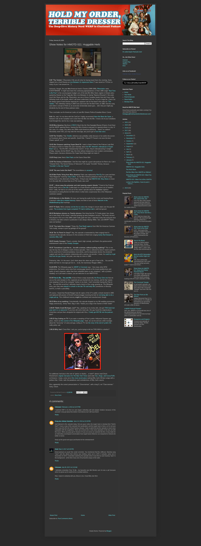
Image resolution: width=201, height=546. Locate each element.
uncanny (89, 170)
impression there (81, 82)
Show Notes (58, 395)
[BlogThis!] (79, 392)
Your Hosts (127, 94)
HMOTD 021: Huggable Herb (135, 167)
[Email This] (77, 392)
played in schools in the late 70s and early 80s (79, 286)
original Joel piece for (73, 376)
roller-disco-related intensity (66, 200)
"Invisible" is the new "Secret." (59, 166)
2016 (126, 133)
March (128, 154)
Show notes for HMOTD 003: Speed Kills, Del (141, 197)
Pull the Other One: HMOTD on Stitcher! (138, 172)
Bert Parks (70, 157)
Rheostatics (101, 89)
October (129, 141)
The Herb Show (131, 169)
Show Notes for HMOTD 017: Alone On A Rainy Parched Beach (141, 270)
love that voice (100, 131)
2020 (126, 125)
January (129, 160)
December (129, 135)
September (130, 144)
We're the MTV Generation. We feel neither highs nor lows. (142, 256)
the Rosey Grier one (101, 278)
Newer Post (53, 515)
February (129, 157)
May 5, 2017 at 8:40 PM (66, 449)
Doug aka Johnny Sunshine (64, 421)
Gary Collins (72, 177)
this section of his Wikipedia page (72, 321)
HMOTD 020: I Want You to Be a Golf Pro (139, 179)
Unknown (58, 407)
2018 (126, 128)
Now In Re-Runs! (139, 240)
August (128, 146)
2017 (126, 130)
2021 (126, 122)
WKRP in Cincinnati (80, 267)
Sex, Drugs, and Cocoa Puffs (105, 376)
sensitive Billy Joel (55, 237)
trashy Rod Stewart (104, 235)
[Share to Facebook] (84, 392)
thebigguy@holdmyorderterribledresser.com (136, 114)
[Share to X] (82, 392)
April (128, 152)
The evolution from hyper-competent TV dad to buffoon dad (74, 209)
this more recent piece (79, 378)
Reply (57, 415)
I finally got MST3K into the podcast (100, 312)
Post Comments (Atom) (65, 518)
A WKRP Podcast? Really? (132, 308)
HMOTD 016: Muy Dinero (100, 179)
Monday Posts (128, 102)
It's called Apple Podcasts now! (132, 52)
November (129, 138)
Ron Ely (99, 174)
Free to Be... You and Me (62, 278)
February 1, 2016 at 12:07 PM (71, 407)
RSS (124, 66)
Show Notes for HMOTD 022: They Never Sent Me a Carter (142, 212)
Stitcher (125, 64)
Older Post (111, 515)
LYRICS (73, 125)
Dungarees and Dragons (142, 319)
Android (125, 60)
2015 (126, 188)
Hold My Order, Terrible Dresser (132, 74)
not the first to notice (78, 207)
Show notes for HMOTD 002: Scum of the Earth (141, 227)
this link (66, 187)
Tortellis (69, 136)
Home (83, 515)
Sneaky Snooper (72, 243)
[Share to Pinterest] (86, 392)
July (127, 149)
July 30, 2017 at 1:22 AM (69, 467)
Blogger (109, 531)
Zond (56, 449)
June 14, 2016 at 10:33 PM (82, 421)
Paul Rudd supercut (85, 226)
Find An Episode (129, 97)
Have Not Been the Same (102, 116)
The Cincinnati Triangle (141, 282)
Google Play (126, 62)
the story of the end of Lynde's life (99, 323)
